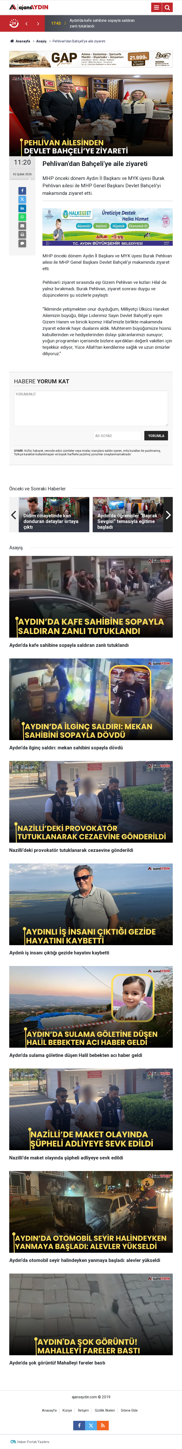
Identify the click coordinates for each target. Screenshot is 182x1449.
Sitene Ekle (129, 1411)
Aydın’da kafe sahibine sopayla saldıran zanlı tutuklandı (102, 23)
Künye (67, 1411)
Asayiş (41, 41)
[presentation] (26, 23)
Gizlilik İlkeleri (105, 1411)
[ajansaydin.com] (28, 7)
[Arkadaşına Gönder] (22, 226)
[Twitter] (22, 199)
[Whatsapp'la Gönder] (22, 217)
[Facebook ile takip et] (79, 1425)
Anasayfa (22, 41)
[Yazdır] (22, 234)
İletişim (83, 1411)
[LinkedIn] (22, 208)
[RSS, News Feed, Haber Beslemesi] (103, 1425)
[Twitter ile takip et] (91, 1425)
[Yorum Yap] (22, 243)
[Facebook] (22, 191)
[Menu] (156, 7)
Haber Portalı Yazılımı (33, 1442)
